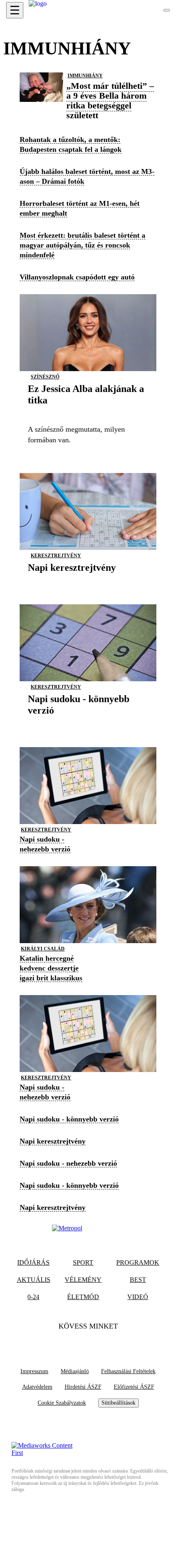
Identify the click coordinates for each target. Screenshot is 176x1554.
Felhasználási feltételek (128, 1371)
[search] (166, 10)
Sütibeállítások (118, 1403)
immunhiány (85, 76)
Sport (83, 1262)
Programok (137, 1262)
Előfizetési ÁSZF (134, 1387)
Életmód (83, 1296)
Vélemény (83, 1279)
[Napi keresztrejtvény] (72, 580)
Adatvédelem (37, 1387)
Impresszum (34, 1371)
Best (138, 1279)
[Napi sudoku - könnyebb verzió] (88, 722)
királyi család (43, 949)
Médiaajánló (75, 1371)
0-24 (33, 1296)
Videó (137, 1296)
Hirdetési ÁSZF (83, 1387)
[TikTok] (88, 1343)
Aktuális (33, 1279)
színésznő (45, 377)
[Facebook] (72, 1343)
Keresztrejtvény (56, 556)
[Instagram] (104, 1343)
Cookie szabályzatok (62, 1403)
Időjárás (33, 1262)
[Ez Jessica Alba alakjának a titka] (88, 412)
